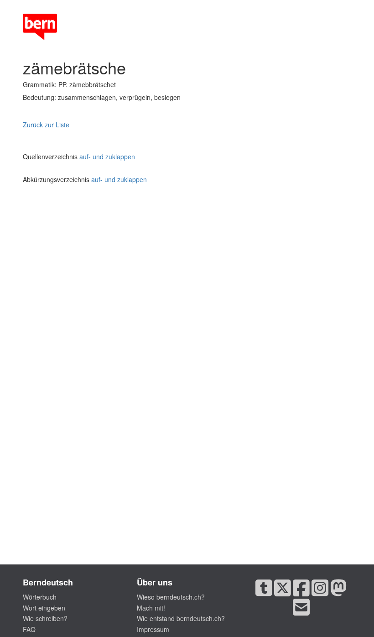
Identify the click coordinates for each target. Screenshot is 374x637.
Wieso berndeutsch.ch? (171, 596)
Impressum (153, 629)
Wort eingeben (44, 607)
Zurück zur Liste (46, 124)
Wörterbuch (40, 596)
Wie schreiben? (45, 618)
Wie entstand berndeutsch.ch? (181, 618)
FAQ (29, 629)
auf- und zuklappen (107, 156)
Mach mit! (151, 607)
